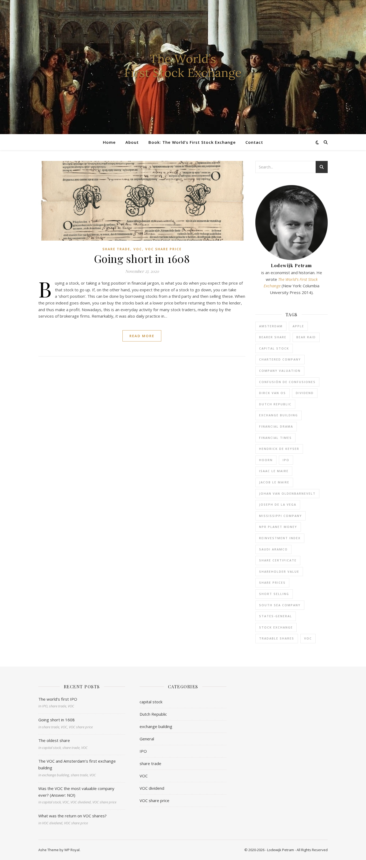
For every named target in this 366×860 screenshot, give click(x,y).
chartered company (280, 359)
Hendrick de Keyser (279, 449)
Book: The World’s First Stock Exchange (192, 142)
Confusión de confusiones (287, 382)
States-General (275, 616)
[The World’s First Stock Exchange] (183, 67)
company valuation (280, 371)
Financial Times (275, 438)
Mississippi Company (280, 516)
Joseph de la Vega (277, 504)
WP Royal (72, 849)
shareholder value (279, 571)
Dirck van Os (272, 393)
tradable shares (276, 638)
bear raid (306, 337)
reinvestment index (280, 538)
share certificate (278, 560)
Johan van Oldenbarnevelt (287, 493)
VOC (137, 249)
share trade (116, 249)
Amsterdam (271, 326)
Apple (298, 326)
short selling (274, 594)
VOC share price (163, 249)
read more (141, 335)
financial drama (276, 426)
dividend (305, 393)
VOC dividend (152, 788)
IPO (286, 460)
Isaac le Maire (274, 471)
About (132, 142)
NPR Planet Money (278, 527)
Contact (254, 142)
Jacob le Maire (274, 482)
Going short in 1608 (142, 258)
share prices (272, 582)
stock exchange (276, 627)
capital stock (274, 348)
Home (109, 142)
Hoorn (266, 460)
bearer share (272, 337)
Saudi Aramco (273, 549)
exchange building (278, 415)
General (147, 738)
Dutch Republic (275, 404)
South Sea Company (280, 605)
